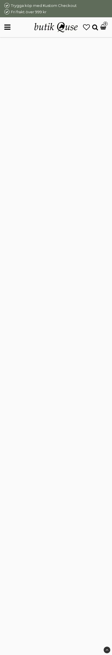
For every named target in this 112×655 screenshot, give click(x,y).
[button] (86, 27)
